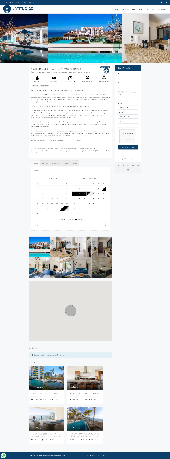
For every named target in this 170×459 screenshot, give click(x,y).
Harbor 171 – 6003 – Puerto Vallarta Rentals (85, 434)
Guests (120, 121)
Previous (5, 38)
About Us (150, 9)
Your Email (121, 83)
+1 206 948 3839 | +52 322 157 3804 (15, 2)
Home (116, 9)
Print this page (128, 159)
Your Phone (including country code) (127, 93)
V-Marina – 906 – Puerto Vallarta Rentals (45, 393)
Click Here (61, 355)
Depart (120, 112)
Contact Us (161, 9)
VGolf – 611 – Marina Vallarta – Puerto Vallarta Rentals (85, 393)
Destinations (137, 9)
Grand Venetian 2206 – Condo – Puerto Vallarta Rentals (46, 434)
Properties (125, 9)
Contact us (35, 2)
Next (165, 38)
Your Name (121, 74)
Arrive (120, 103)
